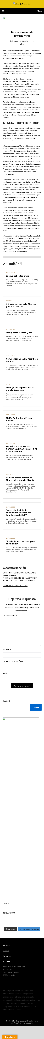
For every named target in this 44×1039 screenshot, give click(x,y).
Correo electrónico (14, 661)
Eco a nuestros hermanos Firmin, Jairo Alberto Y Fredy (20, 479)
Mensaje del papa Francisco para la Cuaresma (20, 388)
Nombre (7, 649)
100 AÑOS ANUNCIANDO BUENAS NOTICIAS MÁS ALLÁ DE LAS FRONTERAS (21, 449)
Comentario (10, 615)
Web (5, 673)
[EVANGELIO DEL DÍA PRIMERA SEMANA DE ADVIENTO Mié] (22, 922)
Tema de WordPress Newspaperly (24, 1022)
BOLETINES (7, 573)
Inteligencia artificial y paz (19, 333)
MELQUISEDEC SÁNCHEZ (14, 578)
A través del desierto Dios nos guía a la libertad (21, 305)
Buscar (6, 701)
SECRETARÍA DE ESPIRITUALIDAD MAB (19, 580)
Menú (39, 11)
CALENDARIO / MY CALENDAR (15, 586)
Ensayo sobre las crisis (17, 276)
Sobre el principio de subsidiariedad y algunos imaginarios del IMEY (18, 512)
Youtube (6, 961)
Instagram (7, 956)
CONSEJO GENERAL (22, 573)
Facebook (6, 945)
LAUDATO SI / (31, 578)
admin (22, 44)
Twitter (6, 951)
